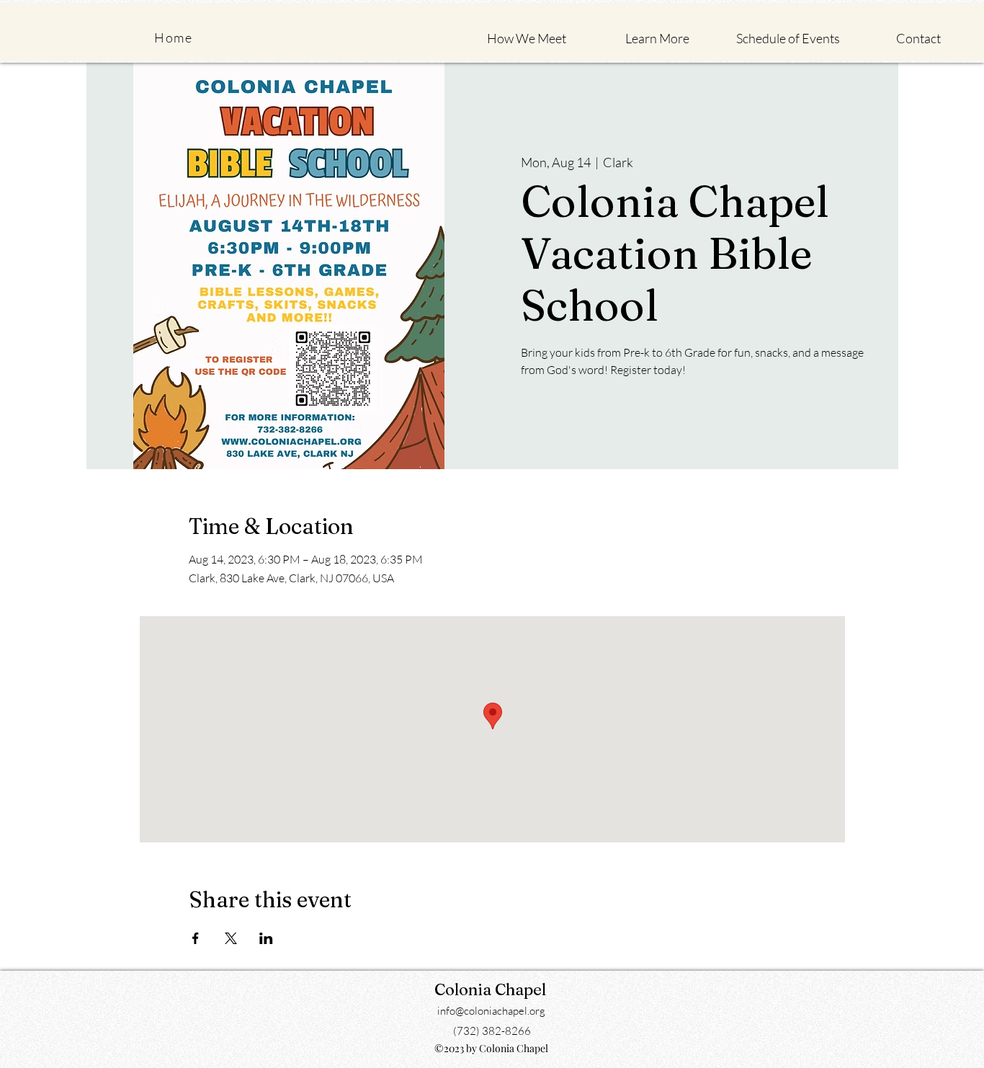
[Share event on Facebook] (195, 938)
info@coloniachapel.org (491, 1011)
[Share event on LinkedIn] (266, 938)
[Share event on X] (231, 938)
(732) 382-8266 (492, 1031)
